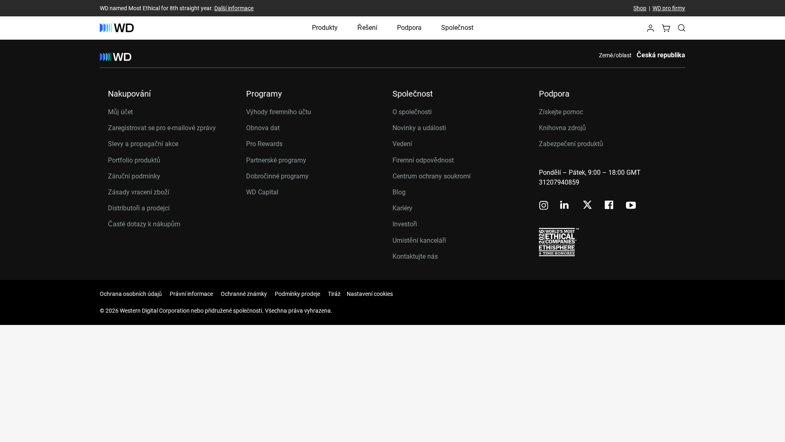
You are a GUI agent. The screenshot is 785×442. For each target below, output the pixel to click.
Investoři (404, 224)
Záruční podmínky (134, 176)
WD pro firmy (669, 8)
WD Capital (262, 192)
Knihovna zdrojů (562, 128)
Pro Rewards (264, 144)
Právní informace (191, 294)
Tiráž (334, 294)
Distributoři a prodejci (139, 208)
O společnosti (412, 112)
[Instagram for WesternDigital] (544, 206)
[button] (650, 30)
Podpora (409, 28)
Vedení (402, 144)
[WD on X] (587, 205)
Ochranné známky (244, 294)
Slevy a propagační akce (143, 144)
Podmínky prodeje (297, 294)
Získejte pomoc (561, 112)
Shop (639, 8)
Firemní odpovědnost (423, 160)
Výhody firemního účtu (278, 112)
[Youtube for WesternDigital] (631, 206)
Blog (399, 192)
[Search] (681, 28)
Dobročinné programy (277, 176)
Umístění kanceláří (419, 240)
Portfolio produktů (134, 160)
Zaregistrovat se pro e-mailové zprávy (162, 128)
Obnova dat (263, 128)
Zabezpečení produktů (571, 144)
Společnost (457, 28)
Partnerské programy (276, 160)
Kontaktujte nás (415, 256)
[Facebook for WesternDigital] (610, 206)
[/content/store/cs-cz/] (117, 28)
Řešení (367, 28)
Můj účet (120, 112)
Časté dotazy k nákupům (144, 224)
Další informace (233, 8)
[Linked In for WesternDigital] (565, 206)
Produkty (325, 28)
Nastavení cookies (370, 294)
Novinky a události (419, 128)
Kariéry (402, 208)
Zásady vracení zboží (138, 192)
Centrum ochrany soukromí (431, 176)
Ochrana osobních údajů (131, 294)
